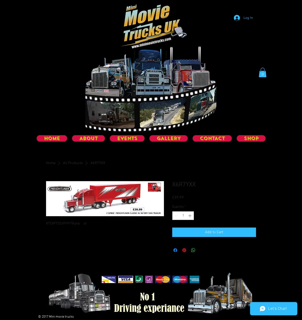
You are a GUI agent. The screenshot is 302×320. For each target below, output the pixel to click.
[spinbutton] (183, 216)
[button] (263, 72)
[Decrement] (176, 216)
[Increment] (190, 216)
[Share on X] (202, 250)
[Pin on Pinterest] (184, 250)
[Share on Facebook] (175, 250)
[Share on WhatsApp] (193, 250)
